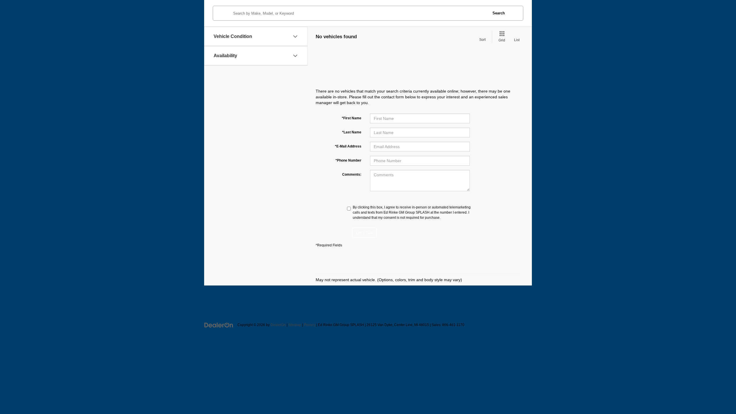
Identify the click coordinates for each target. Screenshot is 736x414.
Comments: (351, 174)
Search (498, 13)
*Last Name (351, 132)
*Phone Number (348, 160)
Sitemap (294, 325)
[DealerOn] (218, 324)
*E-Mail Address (348, 146)
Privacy (309, 325)
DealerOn (278, 325)
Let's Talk (364, 232)
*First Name (351, 118)
